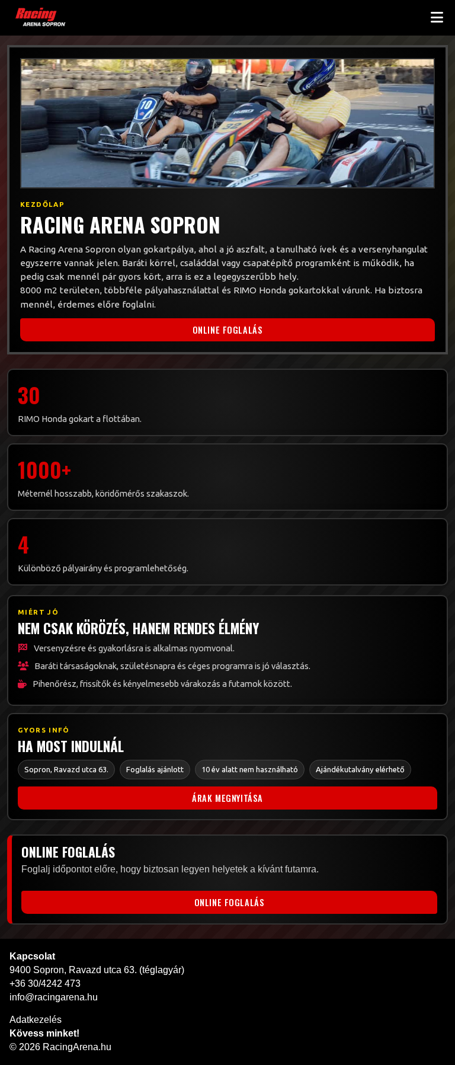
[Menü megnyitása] (437, 17)
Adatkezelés (35, 1020)
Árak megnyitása (227, 798)
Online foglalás (228, 330)
